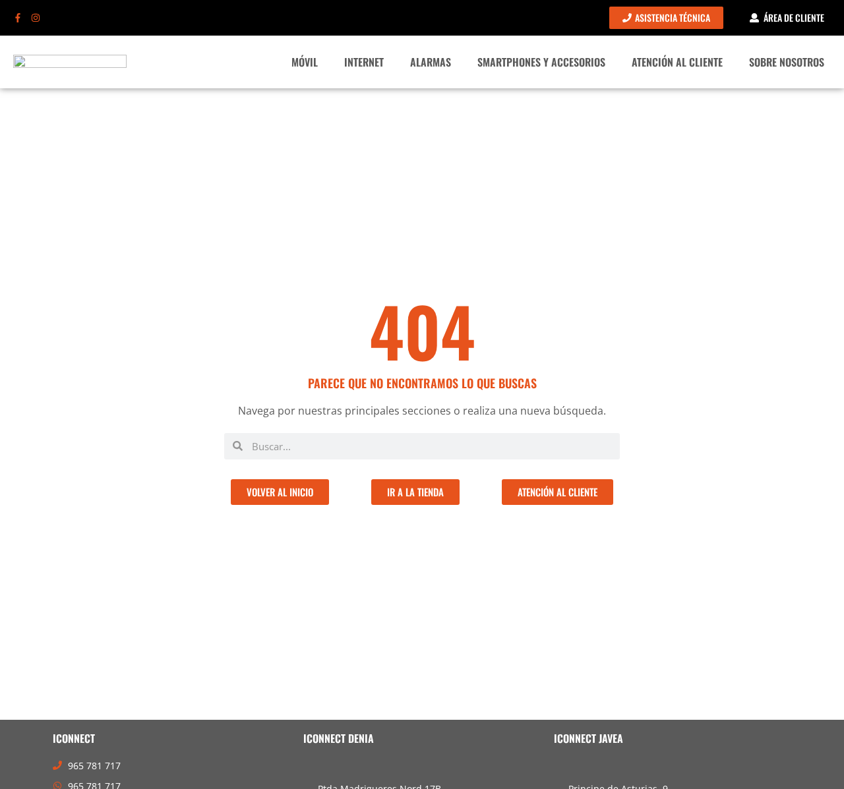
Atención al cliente (677, 62)
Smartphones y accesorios (541, 62)
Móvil (304, 62)
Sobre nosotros (786, 62)
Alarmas (430, 62)
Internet (364, 62)
